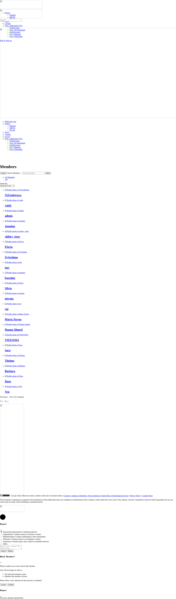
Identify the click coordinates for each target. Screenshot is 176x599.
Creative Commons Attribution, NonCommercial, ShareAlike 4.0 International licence (96, 496)
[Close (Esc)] (1, 530)
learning (10, 277)
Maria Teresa (13, 319)
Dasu (8, 381)
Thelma (9, 360)
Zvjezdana (11, 257)
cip (7, 308)
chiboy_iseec (12, 236)
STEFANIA (12, 340)
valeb (8, 205)
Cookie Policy (147, 496)
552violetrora (13, 195)
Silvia (8, 288)
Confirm (11, 585)
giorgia (9, 298)
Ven (7, 391)
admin (9, 215)
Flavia (9, 246)
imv (7, 267)
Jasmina (10, 226)
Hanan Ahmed (14, 329)
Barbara (10, 371)
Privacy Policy (135, 496)
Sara (8, 350)
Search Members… (14, 173)
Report (10, 551)
